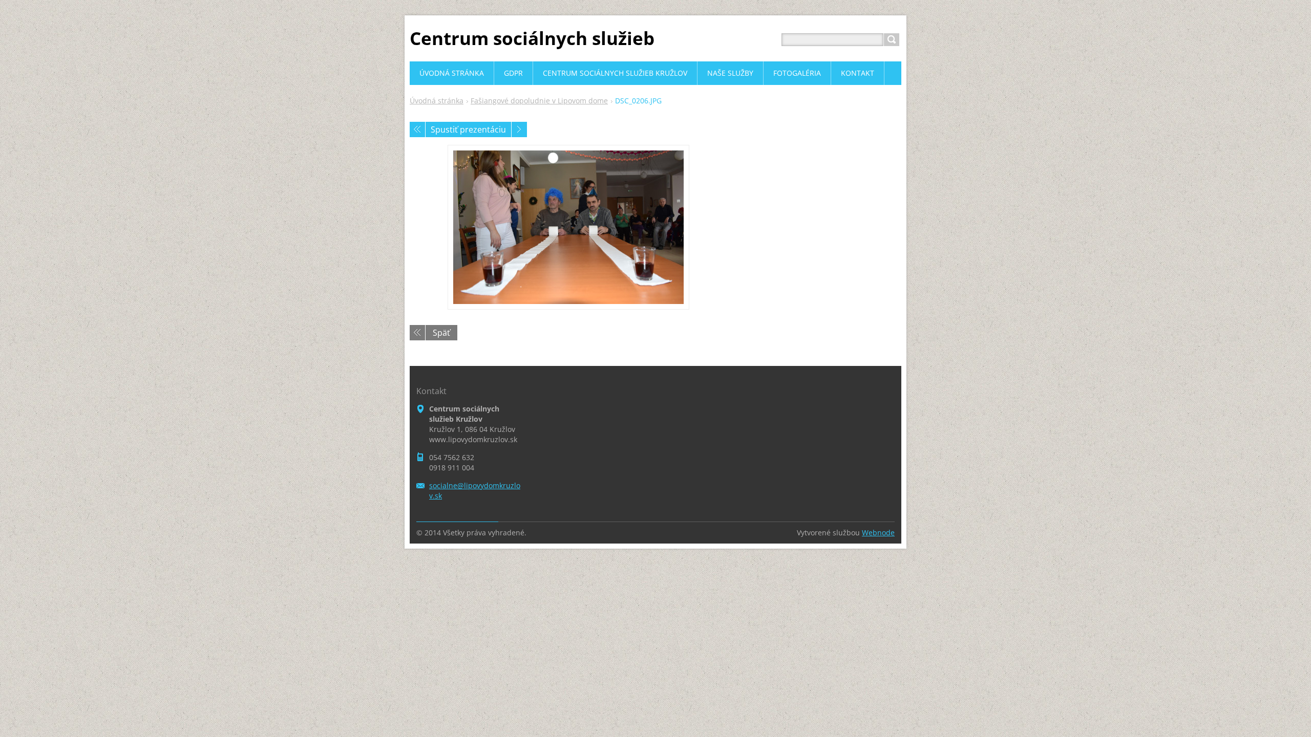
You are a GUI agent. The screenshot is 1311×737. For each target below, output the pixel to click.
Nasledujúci (519, 129)
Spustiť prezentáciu (468, 129)
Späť (441, 332)
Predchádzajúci (417, 129)
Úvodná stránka (436, 100)
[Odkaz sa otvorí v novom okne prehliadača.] (568, 227)
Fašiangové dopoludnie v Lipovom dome (539, 100)
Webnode (878, 532)
